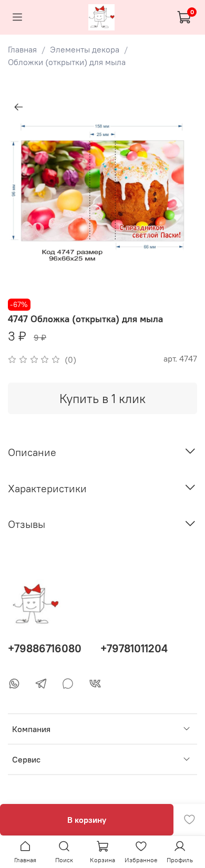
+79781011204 (134, 648)
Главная (22, 49)
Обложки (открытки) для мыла (67, 62)
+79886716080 (44, 648)
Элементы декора (84, 49)
